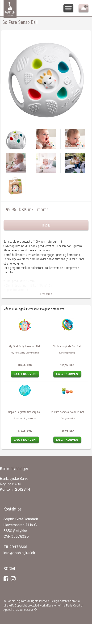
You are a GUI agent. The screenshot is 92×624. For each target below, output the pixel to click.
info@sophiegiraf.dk (19, 552)
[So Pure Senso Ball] (46, 80)
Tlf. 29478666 (15, 546)
